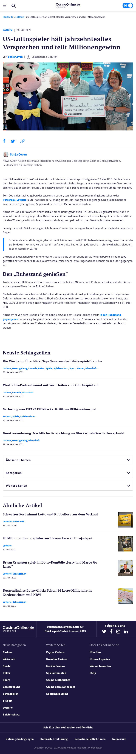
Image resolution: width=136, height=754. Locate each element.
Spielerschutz (60, 368)
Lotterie (19, 17)
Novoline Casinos (56, 659)
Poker (41, 368)
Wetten (80, 368)
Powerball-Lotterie (14, 200)
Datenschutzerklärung (54, 739)
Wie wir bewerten (100, 666)
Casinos (7, 368)
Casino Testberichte (58, 680)
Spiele (49, 368)
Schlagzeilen (19, 573)
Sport (72, 368)
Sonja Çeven (15, 57)
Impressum (119, 739)
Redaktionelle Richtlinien (90, 739)
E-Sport (7, 416)
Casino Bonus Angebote (60, 687)
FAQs (93, 673)
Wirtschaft (91, 368)
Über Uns (95, 652)
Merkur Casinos (55, 666)
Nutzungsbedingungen (19, 739)
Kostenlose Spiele (57, 694)
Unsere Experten (100, 659)
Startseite (8, 17)
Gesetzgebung (19, 368)
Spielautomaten (56, 673)
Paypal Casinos (55, 652)
